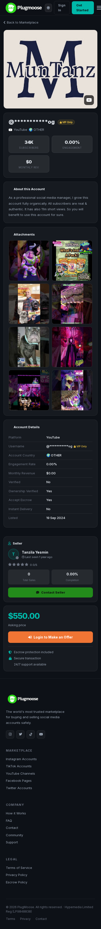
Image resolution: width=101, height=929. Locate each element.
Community (14, 835)
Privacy (25, 919)
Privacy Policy (16, 875)
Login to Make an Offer (53, 637)
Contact (12, 828)
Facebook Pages (19, 781)
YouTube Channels (20, 773)
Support (12, 842)
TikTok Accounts (19, 766)
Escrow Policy (16, 882)
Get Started (82, 7)
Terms (10, 919)
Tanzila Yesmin (35, 552)
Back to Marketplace (22, 22)
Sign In (61, 7)
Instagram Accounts (21, 759)
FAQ (9, 821)
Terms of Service (19, 868)
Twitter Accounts (19, 788)
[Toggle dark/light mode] (48, 8)
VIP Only (81, 446)
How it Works (16, 813)
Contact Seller (53, 592)
